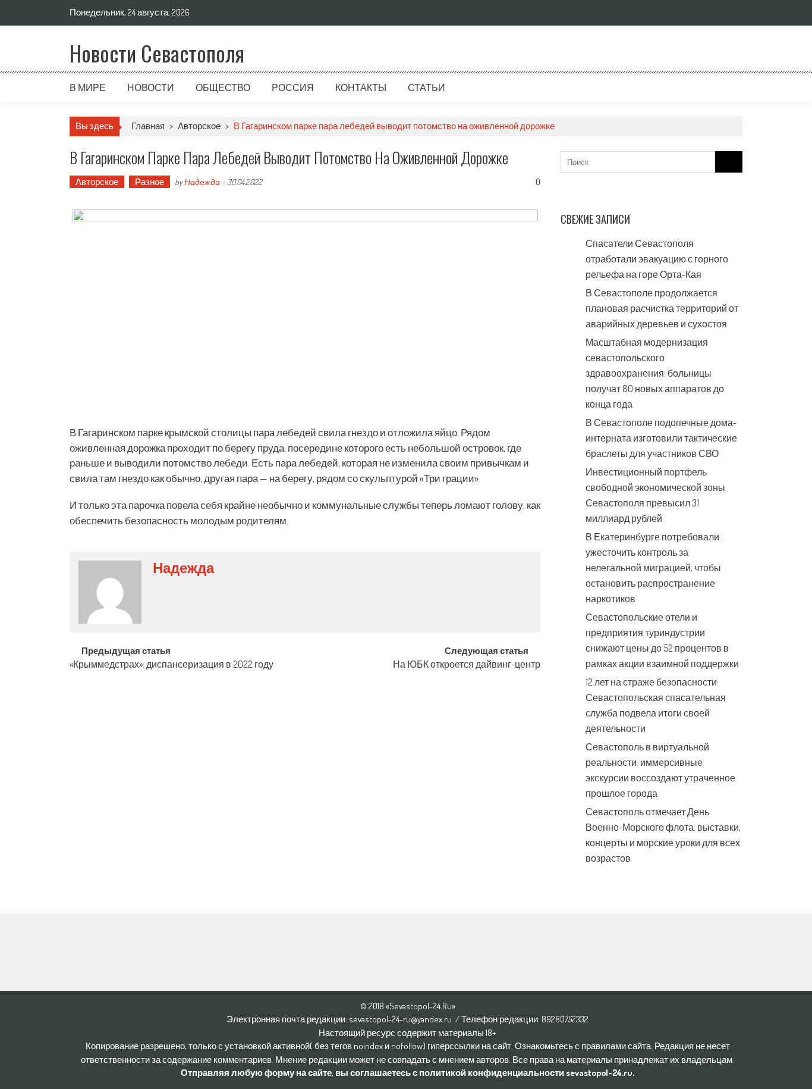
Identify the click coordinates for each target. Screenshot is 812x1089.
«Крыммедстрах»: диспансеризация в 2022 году (171, 665)
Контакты (360, 87)
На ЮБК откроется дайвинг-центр (466, 665)
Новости (150, 87)
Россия (293, 87)
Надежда (202, 182)
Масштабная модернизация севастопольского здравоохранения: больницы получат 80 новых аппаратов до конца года (655, 373)
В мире (88, 87)
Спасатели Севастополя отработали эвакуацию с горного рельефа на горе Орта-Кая (657, 258)
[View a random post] (724, 87)
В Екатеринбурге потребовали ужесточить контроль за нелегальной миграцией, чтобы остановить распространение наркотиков (653, 568)
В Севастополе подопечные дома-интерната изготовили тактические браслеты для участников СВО (661, 438)
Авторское (199, 126)
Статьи (426, 87)
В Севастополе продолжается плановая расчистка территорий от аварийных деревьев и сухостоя (662, 308)
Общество (223, 87)
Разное (149, 181)
